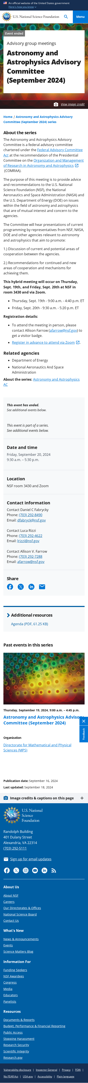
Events (8, 945)
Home (7, 117)
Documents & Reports (19, 1020)
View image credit (73, 104)
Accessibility (45, 1076)
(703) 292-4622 (30, 535)
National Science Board (20, 914)
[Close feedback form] (83, 721)
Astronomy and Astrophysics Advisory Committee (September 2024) (43, 720)
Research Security (16, 1045)
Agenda (29, 624)
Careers (9, 902)
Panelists (9, 1001)
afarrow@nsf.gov (63, 330)
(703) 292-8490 (30, 515)
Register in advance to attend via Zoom (43, 342)
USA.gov (28, 1076)
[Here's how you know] (44, 5)
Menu (80, 17)
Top (80, 764)
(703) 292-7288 (30, 556)
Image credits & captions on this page (42, 798)
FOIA (78, 1070)
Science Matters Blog (18, 951)
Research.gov (12, 1058)
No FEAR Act (11, 1076)
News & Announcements (21, 939)
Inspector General (46, 1070)
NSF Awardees (13, 976)
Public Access (13, 1032)
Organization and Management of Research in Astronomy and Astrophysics (43, 163)
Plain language (65, 1076)
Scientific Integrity (16, 1051)
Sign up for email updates (30, 859)
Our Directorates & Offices (22, 908)
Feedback (83, 734)
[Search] (66, 17)
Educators (10, 995)
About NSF (10, 895)
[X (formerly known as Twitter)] (16, 870)
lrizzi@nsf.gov (28, 540)
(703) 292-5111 (15, 848)
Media (7, 989)
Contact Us (11, 921)
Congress (10, 982)
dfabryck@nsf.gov (31, 520)
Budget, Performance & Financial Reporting (34, 1026)
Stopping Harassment (18, 1039)
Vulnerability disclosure (17, 1070)
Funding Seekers (15, 970)
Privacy (66, 1070)
